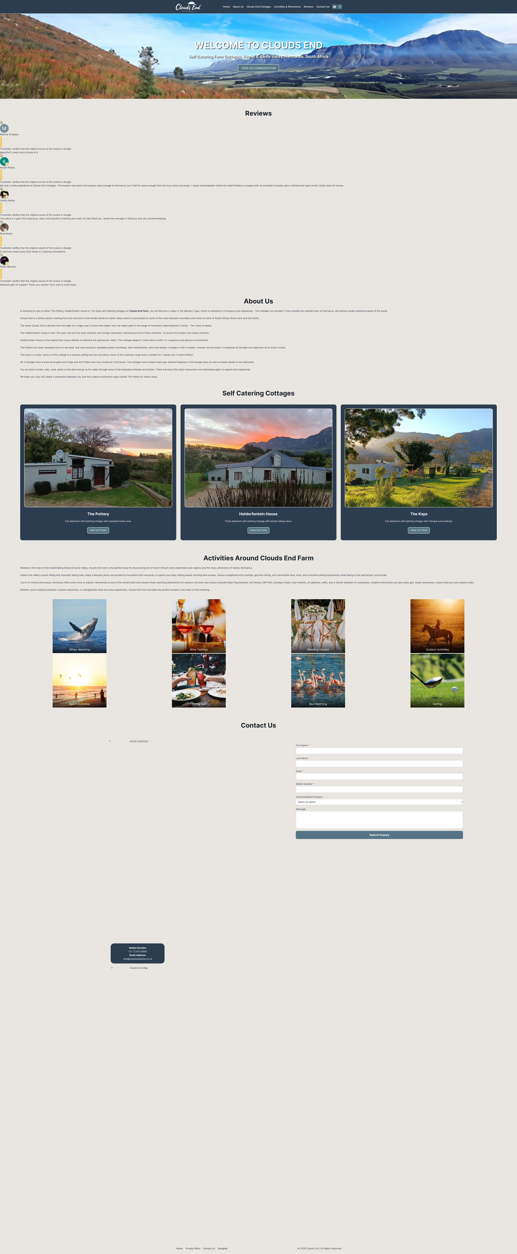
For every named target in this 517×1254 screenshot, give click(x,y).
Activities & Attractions (287, 6)
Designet (222, 1248)
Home (226, 6)
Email (299, 771)
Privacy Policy (193, 1248)
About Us (238, 6)
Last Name (303, 758)
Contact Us (322, 6)
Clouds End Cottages (259, 6)
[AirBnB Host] (138, 840)
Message (301, 809)
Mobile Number (305, 784)
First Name (303, 745)
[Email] (334, 6)
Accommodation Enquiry (310, 797)
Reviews (309, 6)
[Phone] (340, 6)
